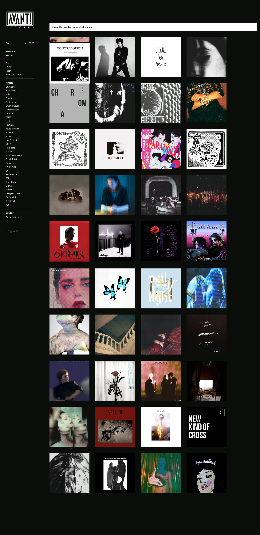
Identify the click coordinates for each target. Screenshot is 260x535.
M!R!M (8, 144)
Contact (10, 212)
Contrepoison (12, 102)
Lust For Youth (12, 140)
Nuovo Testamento (14, 155)
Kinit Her (9, 132)
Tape (8, 63)
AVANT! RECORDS (13, 74)
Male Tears (10, 147)
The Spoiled (11, 197)
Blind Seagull (11, 90)
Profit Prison (11, 166)
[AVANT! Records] (20, 21)
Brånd (8, 94)
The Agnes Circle (13, 193)
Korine (8, 136)
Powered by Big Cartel (13, 231)
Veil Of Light (11, 201)
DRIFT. (8, 117)
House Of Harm (12, 128)
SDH (8, 178)
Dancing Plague (12, 109)
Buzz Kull (10, 98)
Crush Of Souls (12, 106)
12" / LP (9, 67)
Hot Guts (10, 125)
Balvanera (10, 86)
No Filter (9, 151)
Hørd (8, 121)
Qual (8, 170)
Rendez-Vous (11, 174)
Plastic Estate (12, 159)
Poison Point (11, 163)
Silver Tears (11, 182)
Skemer (9, 185)
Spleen (9, 189)
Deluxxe (9, 113)
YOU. (8, 205)
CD (7, 59)
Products (11, 51)
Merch (8, 70)
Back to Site (12, 217)
